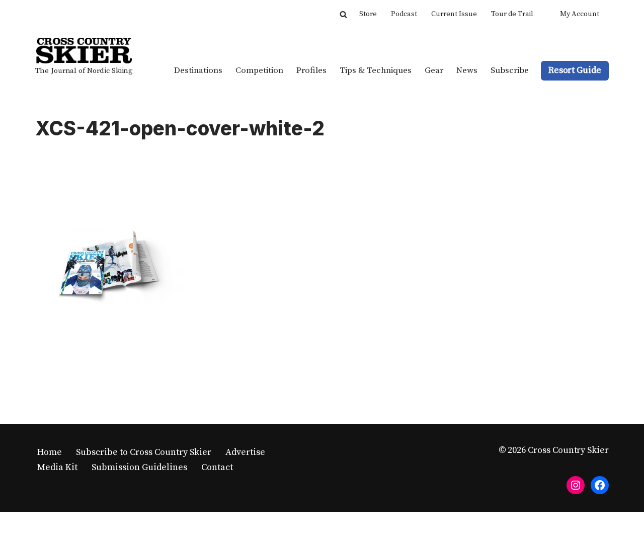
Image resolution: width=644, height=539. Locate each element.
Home (49, 452)
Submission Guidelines (139, 467)
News (466, 70)
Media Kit (57, 467)
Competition (259, 70)
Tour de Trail (512, 14)
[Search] (343, 14)
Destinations (198, 70)
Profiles (311, 70)
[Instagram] (576, 485)
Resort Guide (574, 70)
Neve (45, 525)
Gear (434, 70)
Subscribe (510, 70)
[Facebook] (600, 485)
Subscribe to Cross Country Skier (143, 452)
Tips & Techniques (376, 70)
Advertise (245, 452)
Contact (217, 467)
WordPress (134, 525)
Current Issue (454, 14)
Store (368, 14)
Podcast (404, 14)
